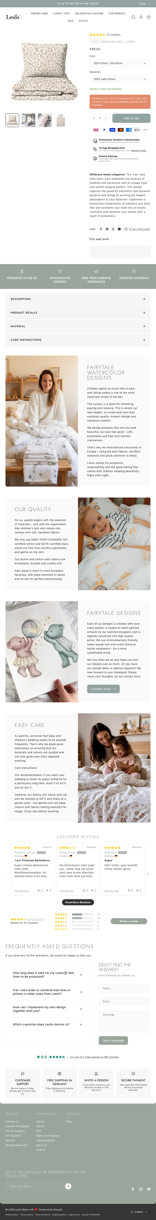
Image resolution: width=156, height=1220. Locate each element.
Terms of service (42, 1214)
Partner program (15, 1130)
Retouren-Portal (138, 150)
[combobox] (145, 3)
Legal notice (74, 1214)
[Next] (76, 76)
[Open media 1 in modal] (44, 72)
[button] (98, 34)
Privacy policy (26, 1214)
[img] (22, 847)
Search (40, 1121)
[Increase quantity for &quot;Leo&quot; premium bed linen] (106, 118)
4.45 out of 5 (35, 919)
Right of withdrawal (47, 1135)
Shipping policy (59, 1214)
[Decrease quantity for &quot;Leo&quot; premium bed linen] (93, 118)
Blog (69, 1121)
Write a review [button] (129, 921)
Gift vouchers (13, 1135)
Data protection (45, 1140)
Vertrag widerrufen (16, 1145)
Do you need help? (140, 229)
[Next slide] (148, 874)
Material (95, 71)
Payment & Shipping (17, 1126)
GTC (38, 1130)
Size (92, 56)
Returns (10, 1140)
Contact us (11, 1121)
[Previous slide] (7, 874)
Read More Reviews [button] (78, 902)
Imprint (40, 1126)
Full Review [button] (21, 890)
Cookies (41, 1149)
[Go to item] (12, 120)
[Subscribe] (68, 1186)
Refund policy (11, 1214)
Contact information (91, 1214)
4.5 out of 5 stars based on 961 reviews (94, 1056)
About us (41, 1145)
